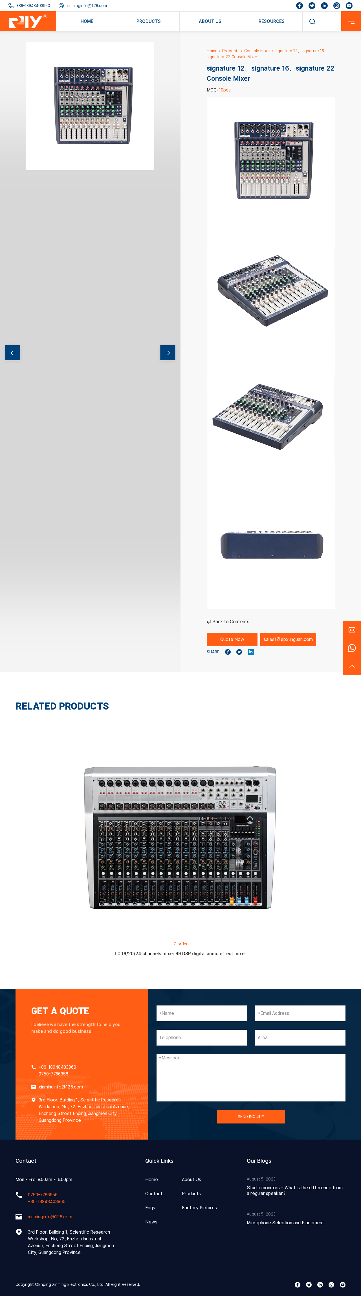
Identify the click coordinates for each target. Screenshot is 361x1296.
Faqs (150, 1207)
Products (230, 51)
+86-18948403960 (33, 5)
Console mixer (257, 51)
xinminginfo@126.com (87, 5)
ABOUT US (210, 21)
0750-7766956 (53, 1074)
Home (212, 51)
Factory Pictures (199, 1207)
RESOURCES (272, 21)
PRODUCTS (149, 21)
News (151, 1222)
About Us (191, 1179)
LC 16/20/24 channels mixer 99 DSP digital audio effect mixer (180, 953)
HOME (87, 21)
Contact (153, 1193)
